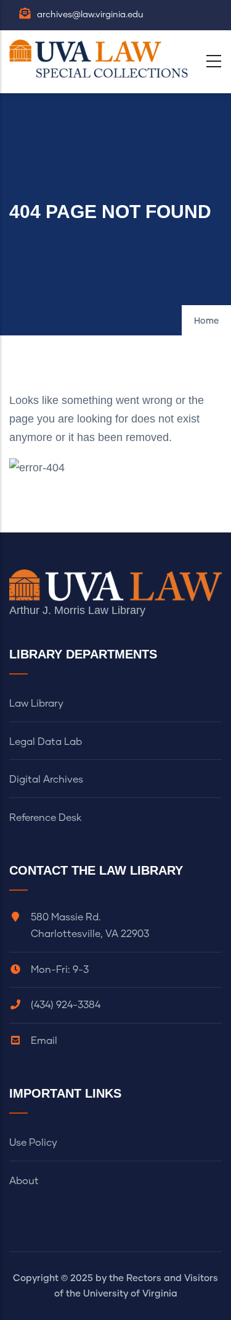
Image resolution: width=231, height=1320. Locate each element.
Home (206, 321)
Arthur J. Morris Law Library (77, 610)
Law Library (36, 703)
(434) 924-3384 (65, 1005)
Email (44, 1041)
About (24, 1181)
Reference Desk (45, 818)
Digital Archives (46, 779)
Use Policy (33, 1143)
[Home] (101, 58)
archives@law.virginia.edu (90, 15)
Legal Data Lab (45, 742)
